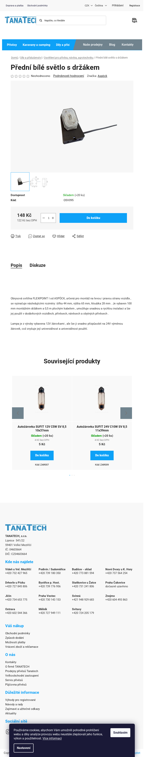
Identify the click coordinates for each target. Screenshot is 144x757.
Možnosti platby (15, 642)
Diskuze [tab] (38, 265)
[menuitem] (12, 44)
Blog (112, 44)
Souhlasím (120, 732)
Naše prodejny (93, 44)
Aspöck (102, 76)
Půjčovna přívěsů (15, 684)
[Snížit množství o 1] (43, 218)
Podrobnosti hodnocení (68, 76)
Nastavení (23, 748)
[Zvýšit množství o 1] (53, 218)
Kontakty (128, 44)
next (126, 413)
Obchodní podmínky (37, 5)
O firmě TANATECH (17, 666)
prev (18, 413)
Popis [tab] (16, 265)
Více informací (52, 738)
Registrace (134, 5)
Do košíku (93, 218)
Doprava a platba (14, 5)
